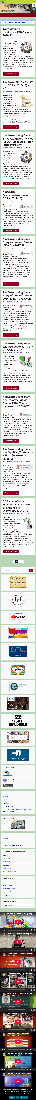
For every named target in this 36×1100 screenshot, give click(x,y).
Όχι (18, 1097)
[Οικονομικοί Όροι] (18, 824)
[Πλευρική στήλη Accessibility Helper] (34, 5)
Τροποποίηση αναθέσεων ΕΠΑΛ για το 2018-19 (17, 32)
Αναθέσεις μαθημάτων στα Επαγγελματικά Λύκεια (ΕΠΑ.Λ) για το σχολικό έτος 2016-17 (16, 401)
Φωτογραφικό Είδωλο (8, 891)
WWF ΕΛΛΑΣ (6, 858)
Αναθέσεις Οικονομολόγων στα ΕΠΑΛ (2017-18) (15, 195)
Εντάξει (12, 1097)
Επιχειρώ (5, 842)
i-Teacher (5, 882)
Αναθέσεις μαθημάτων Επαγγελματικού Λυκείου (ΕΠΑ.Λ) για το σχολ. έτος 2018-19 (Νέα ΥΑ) (18, 140)
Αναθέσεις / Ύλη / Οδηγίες (14, 38)
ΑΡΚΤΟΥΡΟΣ (6, 862)
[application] (18, 922)
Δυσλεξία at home (7, 800)
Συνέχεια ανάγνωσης (11, 73)
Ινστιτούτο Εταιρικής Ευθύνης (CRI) (12, 845)
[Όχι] (34, 1094)
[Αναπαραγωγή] (2, 930)
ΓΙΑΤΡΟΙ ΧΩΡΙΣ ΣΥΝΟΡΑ (9, 871)
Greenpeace (6, 855)
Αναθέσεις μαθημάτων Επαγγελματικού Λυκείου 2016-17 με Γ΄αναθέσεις (18, 295)
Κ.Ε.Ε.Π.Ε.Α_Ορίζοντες (9, 806)
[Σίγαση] (31, 930)
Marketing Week (7, 885)
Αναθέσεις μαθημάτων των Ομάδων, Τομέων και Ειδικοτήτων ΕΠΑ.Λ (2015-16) (18, 453)
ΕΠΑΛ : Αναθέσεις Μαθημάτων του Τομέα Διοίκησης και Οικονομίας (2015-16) (16, 506)
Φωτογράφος (6, 895)
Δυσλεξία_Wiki (6, 803)
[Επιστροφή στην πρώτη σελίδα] (18, 8)
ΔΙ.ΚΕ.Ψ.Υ (5, 796)
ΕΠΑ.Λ (21, 38)
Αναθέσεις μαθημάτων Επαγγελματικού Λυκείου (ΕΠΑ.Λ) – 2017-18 (18, 242)
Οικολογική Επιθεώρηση (9, 888)
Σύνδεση (9, 2)
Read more (24, 1097)
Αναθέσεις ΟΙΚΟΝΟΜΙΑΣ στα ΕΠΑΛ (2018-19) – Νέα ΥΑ (18, 85)
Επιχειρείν (5, 838)
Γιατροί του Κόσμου (8, 868)
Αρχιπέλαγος (6, 865)
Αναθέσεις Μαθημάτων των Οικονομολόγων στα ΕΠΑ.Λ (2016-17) (18, 346)
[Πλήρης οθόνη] (34, 930)
